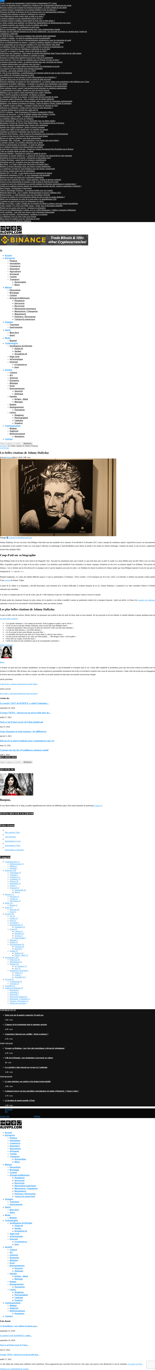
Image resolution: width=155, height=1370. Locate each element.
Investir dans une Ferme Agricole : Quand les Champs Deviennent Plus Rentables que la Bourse (36, 149)
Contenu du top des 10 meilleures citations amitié (24, 750)
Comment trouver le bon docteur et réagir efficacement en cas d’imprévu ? (28, 77)
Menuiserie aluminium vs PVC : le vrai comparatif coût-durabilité (25, 175)
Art (11, 375)
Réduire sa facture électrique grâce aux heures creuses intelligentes (25, 166)
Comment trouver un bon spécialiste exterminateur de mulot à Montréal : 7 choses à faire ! (42, 1091)
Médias (13, 428)
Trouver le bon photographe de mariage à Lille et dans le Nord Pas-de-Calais (29, 182)
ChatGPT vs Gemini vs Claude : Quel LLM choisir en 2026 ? (23, 51)
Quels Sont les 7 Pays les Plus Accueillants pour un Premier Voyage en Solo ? (29, 60)
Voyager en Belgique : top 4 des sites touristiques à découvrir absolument (34, 1048)
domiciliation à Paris (12, 845)
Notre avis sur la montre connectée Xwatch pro (24, 1015)
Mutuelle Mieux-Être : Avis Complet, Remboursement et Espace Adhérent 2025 (30, 193)
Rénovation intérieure (25, 308)
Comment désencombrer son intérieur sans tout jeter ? (20, 64)
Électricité (19, 306)
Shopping (19, 415)
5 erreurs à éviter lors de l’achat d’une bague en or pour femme (24, 136)
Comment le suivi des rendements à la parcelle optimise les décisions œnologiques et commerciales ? (38, 184)
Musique (14, 383)
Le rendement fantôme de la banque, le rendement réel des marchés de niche (29, 97)
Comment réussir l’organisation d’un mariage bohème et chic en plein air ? (28, 10)
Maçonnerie (20, 314)
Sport (12, 335)
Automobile (20, 282)
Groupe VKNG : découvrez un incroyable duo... (19, 1355)
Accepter (131, 1364)
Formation (20, 409)
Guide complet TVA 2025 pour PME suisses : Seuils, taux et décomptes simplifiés (31, 206)
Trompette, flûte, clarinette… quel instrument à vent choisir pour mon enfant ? (29, 140)
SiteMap (37, 1116)
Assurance (15, 268)
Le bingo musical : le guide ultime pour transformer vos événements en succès (29, 66)
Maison (8, 287)
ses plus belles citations (9, 619)
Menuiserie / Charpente (26, 311)
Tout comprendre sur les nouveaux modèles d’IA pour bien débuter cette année (30, 45)
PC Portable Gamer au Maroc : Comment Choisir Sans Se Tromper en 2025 (29, 106)
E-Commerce (21, 364)
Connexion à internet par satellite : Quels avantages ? (26, 1034)
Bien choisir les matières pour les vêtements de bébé (20, 219)
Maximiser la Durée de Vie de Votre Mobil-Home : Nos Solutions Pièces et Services (32, 123)
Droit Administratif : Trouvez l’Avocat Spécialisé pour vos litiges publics (27, 121)
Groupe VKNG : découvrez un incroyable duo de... (25, 712)
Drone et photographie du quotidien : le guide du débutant (22, 145)
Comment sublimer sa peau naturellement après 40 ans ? (21, 18)
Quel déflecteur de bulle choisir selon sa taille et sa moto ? (22, 16)
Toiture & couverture (25, 319)
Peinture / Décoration (25, 316)
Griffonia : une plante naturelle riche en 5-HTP (18, 71)
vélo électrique (10, 837)
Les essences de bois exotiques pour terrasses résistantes (21, 68)
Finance (13, 260)
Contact (9, 439)
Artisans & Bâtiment (20, 298)
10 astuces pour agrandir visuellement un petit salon (19, 27)
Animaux (19, 393)
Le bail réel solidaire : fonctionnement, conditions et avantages (23, 214)
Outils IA (19, 348)
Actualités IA (21, 354)
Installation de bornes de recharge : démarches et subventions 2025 (25, 158)
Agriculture (15, 271)
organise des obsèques (146, 600)
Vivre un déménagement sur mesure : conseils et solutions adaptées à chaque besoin (32, 42)
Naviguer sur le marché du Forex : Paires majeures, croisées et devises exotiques (30, 180)
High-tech (14, 356)
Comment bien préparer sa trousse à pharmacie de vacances (22, 14)
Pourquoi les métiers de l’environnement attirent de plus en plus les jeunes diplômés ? (32, 197)
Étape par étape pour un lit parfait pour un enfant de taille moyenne (25, 79)
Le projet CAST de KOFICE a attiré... (16, 1336)
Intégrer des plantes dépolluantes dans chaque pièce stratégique (24, 125)
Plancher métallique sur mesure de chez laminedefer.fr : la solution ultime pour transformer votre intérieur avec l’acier (44, 82)
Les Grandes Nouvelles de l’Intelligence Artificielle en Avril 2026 (25, 49)
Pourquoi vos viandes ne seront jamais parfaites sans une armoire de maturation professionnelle (36, 101)
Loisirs (13, 412)
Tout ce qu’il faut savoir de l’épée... (14, 1345)
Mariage (19, 401)
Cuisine (13, 295)
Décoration (15, 290)
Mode (7, 338)
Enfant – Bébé (21, 399)
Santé (8, 330)
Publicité (14, 431)
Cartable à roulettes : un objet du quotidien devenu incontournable (25, 38)
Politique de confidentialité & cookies (14, 1369)
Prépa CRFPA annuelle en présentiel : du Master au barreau (22, 95)
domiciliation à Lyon (13, 841)
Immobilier (15, 263)
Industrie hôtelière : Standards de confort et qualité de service (23, 153)
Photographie (21, 417)
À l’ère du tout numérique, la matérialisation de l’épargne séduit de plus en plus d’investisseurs (36, 73)
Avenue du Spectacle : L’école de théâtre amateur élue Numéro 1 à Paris (27, 114)
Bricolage (14, 292)
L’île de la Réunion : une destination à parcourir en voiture (29, 1058)
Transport (14, 279)
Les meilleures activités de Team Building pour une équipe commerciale (27, 169)
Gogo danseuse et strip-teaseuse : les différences (23, 731)
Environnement (17, 388)
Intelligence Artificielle (21, 346)
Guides (18, 351)
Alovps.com (4, 1116)
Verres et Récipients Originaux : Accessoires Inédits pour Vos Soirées (26, 190)
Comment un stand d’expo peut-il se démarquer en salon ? (22, 201)
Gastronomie (16, 327)
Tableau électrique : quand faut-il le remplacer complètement (23, 160)
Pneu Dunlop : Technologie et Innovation (16, 188)
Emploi (13, 404)
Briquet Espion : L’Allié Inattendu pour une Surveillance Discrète (25, 195)
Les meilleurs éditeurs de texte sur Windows (17, 119)
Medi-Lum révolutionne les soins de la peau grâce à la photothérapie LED (28, 199)
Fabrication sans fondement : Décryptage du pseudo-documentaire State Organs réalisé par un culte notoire (40, 53)
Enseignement (17, 407)
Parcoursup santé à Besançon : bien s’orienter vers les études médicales (27, 99)
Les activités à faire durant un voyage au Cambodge (26, 1067)
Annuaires (19, 436)
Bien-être (14, 332)
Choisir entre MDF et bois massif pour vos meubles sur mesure (24, 129)
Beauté (13, 340)
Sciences (14, 378)
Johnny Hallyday (6, 645)
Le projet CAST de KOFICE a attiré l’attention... (24, 703)
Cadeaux (19, 420)
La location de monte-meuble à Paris (20, 1100)
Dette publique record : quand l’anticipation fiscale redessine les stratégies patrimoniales (33, 88)
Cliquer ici (98, 806)
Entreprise (10, 258)
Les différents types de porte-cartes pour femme (18, 217)
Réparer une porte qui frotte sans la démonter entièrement (22, 177)
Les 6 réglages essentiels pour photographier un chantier (21, 147)
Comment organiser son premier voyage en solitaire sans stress (24, 25)
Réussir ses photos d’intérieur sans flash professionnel (20, 138)
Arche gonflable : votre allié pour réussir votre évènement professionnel (27, 212)
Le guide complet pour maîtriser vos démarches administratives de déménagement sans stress (35, 23)
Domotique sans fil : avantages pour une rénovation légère (22, 162)
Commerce (15, 266)
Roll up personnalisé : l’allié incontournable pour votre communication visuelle (30, 29)
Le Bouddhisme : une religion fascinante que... (19, 1326)
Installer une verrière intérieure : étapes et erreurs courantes (22, 127)
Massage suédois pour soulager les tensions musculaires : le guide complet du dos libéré (33, 8)
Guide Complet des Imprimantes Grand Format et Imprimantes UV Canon (28, 3)
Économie (14, 380)
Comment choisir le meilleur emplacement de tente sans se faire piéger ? (27, 21)
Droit (12, 385)
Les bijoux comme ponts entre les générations (17, 171)
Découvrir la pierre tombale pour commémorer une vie (27, 740)
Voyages (9, 322)
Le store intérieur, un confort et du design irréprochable (28, 1081)
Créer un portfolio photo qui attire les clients (17, 151)
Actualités (10, 986)
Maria (9, 457)
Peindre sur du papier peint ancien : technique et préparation (23, 208)
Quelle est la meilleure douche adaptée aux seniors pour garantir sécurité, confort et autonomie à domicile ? (40, 186)
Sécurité (19, 391)
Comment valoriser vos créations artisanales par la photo (21, 143)
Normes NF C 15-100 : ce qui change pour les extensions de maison (26, 173)
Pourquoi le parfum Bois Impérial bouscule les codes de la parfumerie (26, 58)
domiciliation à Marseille (14, 850)
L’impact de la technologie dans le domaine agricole (26, 1024)
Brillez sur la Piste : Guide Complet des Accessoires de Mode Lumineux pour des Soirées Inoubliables (39, 203)
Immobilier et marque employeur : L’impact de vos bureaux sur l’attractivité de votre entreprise (36, 156)
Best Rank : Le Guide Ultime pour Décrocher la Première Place (24, 164)
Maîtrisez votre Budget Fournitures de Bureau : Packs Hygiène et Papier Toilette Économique (35, 103)
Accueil (8, 255)
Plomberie (20, 300)
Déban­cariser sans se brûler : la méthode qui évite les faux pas (23, 116)
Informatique (16, 359)
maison (7, 580)
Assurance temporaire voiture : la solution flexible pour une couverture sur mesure (31, 62)
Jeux (17, 367)
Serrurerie (19, 303)
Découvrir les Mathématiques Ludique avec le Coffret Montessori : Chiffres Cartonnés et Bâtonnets (38, 210)
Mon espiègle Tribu (12, 832)
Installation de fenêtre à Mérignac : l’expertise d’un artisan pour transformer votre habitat (33, 84)
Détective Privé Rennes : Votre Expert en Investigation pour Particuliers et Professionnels (34, 134)
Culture (13, 372)
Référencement (17, 433)
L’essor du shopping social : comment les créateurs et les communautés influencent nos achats (35, 5)
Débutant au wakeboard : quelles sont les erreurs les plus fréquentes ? (26, 108)
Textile (13, 276)
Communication (12, 425)
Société (8, 370)
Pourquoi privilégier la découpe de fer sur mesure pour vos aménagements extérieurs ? (33, 12)
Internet (14, 362)
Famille (13, 396)
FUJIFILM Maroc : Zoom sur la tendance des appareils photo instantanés (28, 36)
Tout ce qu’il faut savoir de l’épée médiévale (21, 722)
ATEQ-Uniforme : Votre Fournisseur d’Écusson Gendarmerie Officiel (26, 112)
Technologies (11, 343)
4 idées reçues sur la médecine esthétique (15, 221)
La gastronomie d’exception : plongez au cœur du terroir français (24, 90)
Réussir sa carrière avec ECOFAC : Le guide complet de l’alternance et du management (33, 86)
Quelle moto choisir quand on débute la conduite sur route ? (23, 55)
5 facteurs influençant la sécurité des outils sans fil (19, 110)
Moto (17, 284)
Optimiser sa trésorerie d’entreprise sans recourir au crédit (22, 132)
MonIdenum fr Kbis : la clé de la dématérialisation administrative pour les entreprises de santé (35, 40)
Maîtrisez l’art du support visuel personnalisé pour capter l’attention (25, 92)
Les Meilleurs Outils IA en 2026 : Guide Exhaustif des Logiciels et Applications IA (31, 47)
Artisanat (14, 274)
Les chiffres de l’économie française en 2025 (17, 75)
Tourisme (14, 324)
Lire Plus (138, 1364)
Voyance (19, 423)
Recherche (27, 443)
